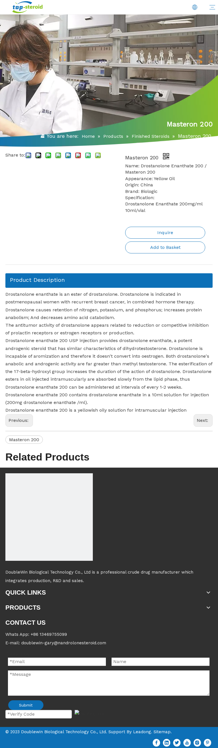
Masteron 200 (24, 439)
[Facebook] (156, 743)
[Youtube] (187, 743)
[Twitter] (177, 743)
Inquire (165, 232)
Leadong (142, 731)
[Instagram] (197, 743)
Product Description (37, 279)
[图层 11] (49, 517)
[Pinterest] (207, 743)
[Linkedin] (166, 743)
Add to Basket (165, 247)
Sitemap (162, 731)
